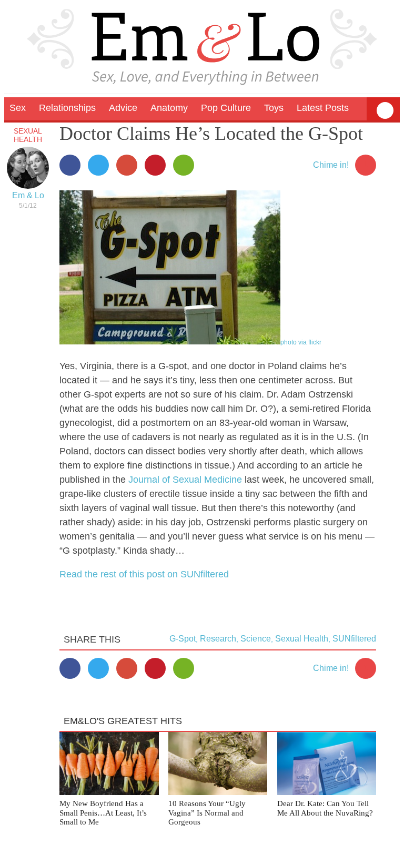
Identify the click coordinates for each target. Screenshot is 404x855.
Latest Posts (323, 108)
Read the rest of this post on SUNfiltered (144, 574)
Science (255, 638)
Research (218, 638)
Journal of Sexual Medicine (185, 479)
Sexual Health (28, 135)
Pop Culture (226, 108)
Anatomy (169, 108)
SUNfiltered (354, 638)
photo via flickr (300, 342)
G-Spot (182, 638)
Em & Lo (28, 195)
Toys (274, 108)
